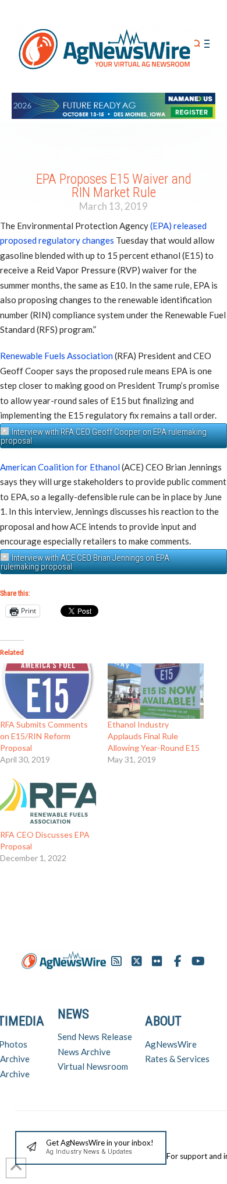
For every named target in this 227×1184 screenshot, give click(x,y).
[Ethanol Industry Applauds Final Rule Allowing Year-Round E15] (156, 690)
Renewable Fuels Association (56, 355)
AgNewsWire (171, 1044)
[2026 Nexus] (113, 104)
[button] (197, 44)
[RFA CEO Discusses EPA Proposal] (48, 801)
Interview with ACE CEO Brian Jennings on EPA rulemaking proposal (85, 562)
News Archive (84, 1051)
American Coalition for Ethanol (60, 467)
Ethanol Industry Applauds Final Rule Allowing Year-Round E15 (154, 736)
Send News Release (95, 1036)
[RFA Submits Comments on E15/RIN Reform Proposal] (48, 690)
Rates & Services (177, 1058)
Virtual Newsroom (93, 1066)
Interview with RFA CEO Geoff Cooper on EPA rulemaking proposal (104, 436)
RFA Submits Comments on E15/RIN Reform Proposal (44, 736)
